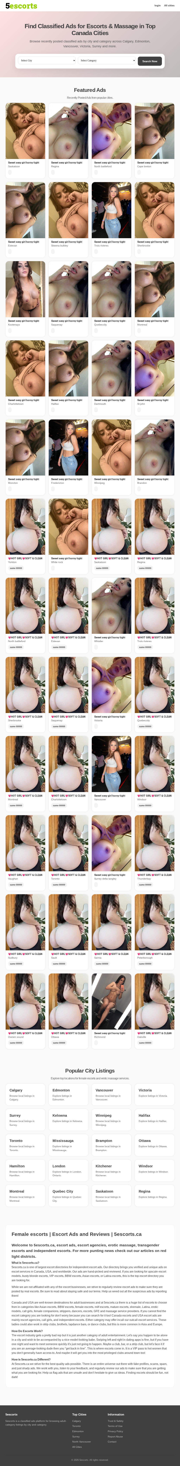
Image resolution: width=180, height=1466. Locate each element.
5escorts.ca (111, 1302)
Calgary (76, 1421)
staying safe (75, 1291)
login (158, 5)
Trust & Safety (115, 1421)
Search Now (149, 61)
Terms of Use (115, 1426)
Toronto (76, 1426)
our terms (94, 1291)
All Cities (77, 1446)
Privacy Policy (115, 1431)
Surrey (76, 1436)
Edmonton (78, 1431)
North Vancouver (81, 1441)
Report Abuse (115, 1436)
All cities (169, 5)
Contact (112, 1441)
